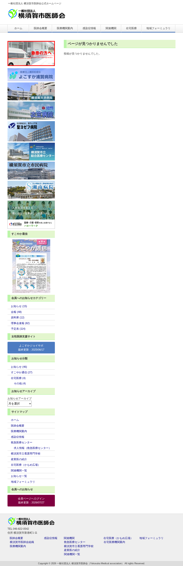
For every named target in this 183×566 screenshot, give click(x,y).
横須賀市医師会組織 (22, 541)
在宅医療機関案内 (114, 541)
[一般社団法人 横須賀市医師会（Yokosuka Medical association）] (37, 17)
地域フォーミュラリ (23, 481)
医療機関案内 (19, 431)
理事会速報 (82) (20, 323)
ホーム (15, 419)
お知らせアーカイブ (20, 398)
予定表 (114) (18, 328)
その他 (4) (20, 383)
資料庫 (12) (17, 317)
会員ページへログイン (31, 498)
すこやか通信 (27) (21, 372)
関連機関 (69, 538)
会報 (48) (16, 311)
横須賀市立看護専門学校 (25, 453)
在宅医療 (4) (18, 378)
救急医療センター (21, 442)
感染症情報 (17, 436)
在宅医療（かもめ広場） (25, 464)
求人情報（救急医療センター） (32, 447)
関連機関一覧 (19, 470)
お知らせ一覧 (19, 476)
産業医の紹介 (19, 459)
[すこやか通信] (31, 266)
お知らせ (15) (19, 306)
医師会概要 (17, 425)
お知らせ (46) (19, 366)
